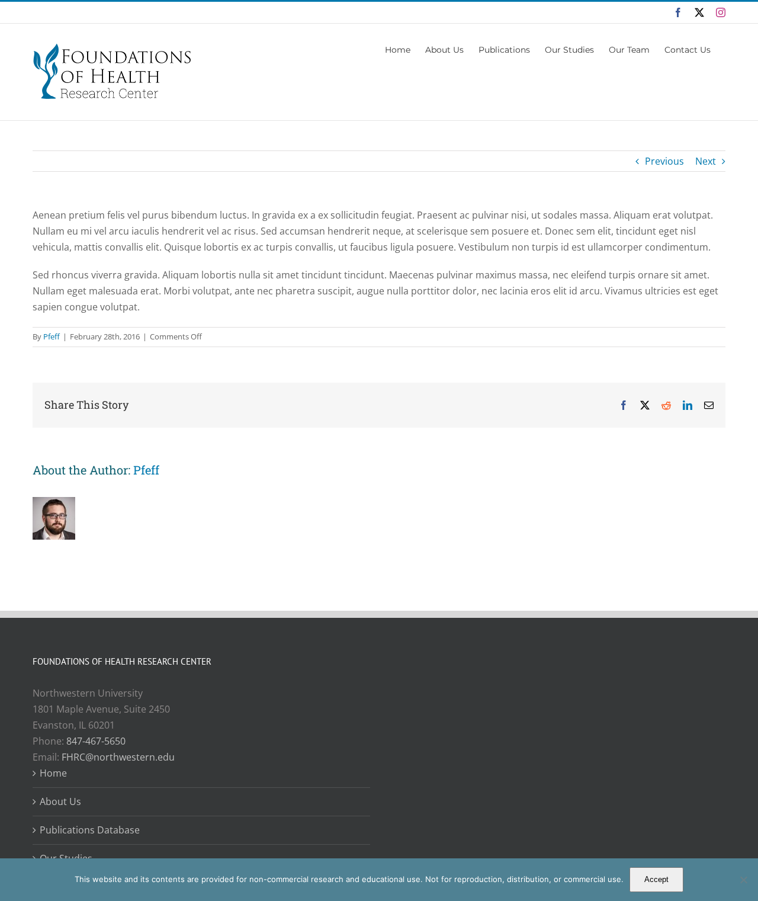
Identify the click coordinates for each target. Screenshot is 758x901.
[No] (743, 880)
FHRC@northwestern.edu (118, 757)
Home (53, 773)
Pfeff (51, 336)
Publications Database (90, 829)
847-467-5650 (96, 741)
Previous (664, 161)
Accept (656, 879)
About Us (60, 801)
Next (705, 161)
